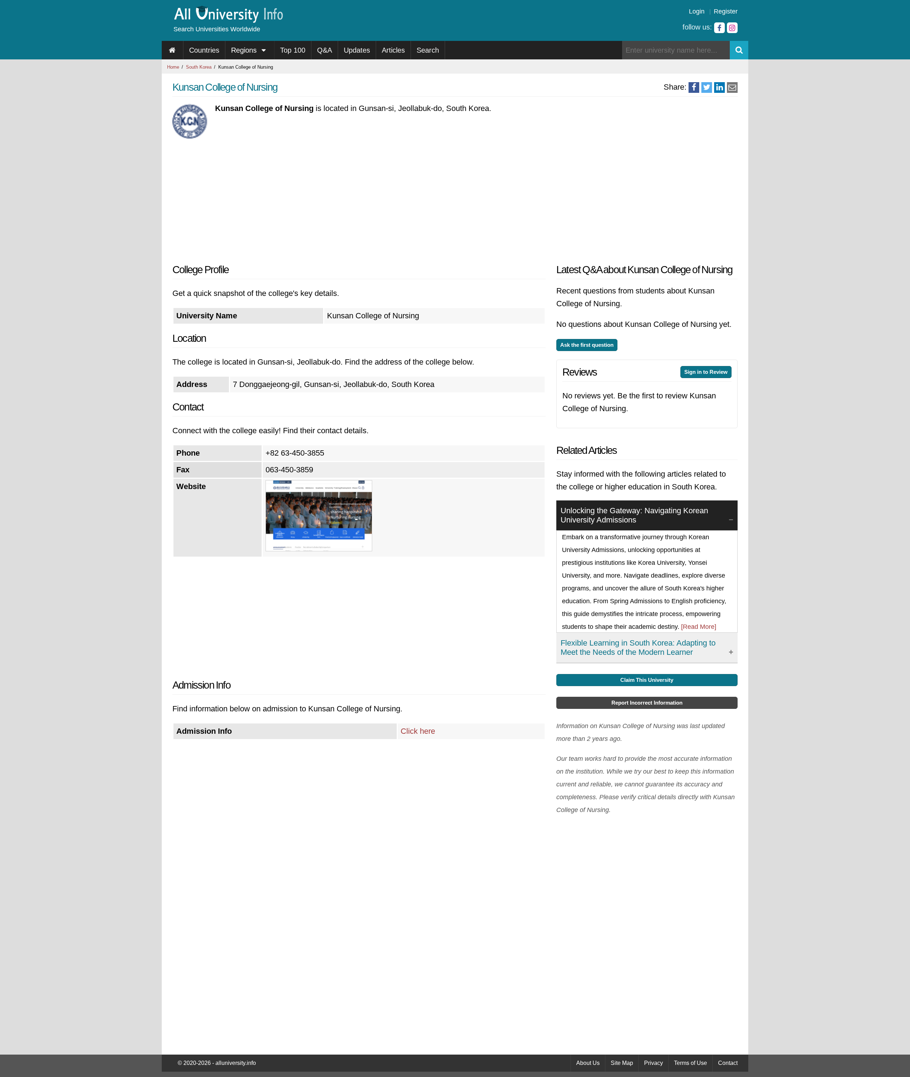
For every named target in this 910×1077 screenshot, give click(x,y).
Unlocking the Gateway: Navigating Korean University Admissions (634, 515)
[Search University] (739, 50)
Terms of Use (690, 1063)
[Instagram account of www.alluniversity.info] (732, 27)
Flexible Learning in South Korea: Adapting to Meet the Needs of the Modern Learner (638, 647)
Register (726, 11)
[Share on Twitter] (706, 87)
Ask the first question (587, 345)
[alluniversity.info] (228, 20)
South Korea (199, 67)
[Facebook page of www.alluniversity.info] (719, 27)
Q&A (324, 50)
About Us (588, 1063)
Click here (418, 731)
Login (697, 11)
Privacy (653, 1063)
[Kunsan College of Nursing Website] (319, 548)
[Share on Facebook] (694, 87)
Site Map (622, 1063)
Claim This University (646, 680)
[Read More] (698, 626)
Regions (245, 50)
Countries (204, 50)
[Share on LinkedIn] (719, 87)
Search (428, 50)
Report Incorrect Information (646, 703)
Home (173, 67)
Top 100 (292, 50)
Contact (728, 1063)
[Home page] (172, 50)
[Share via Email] (732, 87)
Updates (357, 50)
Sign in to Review (706, 372)
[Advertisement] (359, 199)
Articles (393, 50)
